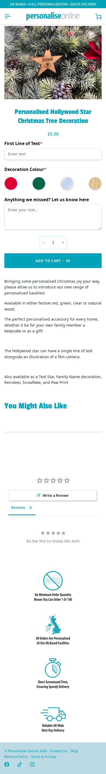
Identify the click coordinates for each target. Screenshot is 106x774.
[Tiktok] (19, 764)
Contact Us (58, 750)
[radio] (10, 183)
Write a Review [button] (55, 495)
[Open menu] (12, 16)
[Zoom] (14, 89)
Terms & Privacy (44, 756)
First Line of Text (23, 143)
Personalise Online (23, 750)
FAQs (74, 750)
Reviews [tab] (18, 507)
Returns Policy (16, 756)
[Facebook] (6, 764)
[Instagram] (32, 764)
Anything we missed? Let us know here (46, 200)
